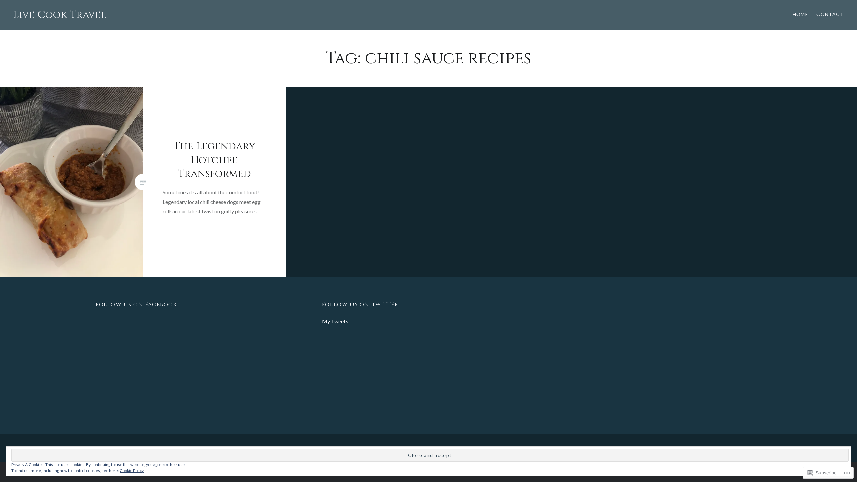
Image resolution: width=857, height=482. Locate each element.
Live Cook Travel (59, 15)
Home (801, 14)
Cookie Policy (132, 470)
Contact (830, 14)
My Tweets (335, 321)
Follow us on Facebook (136, 304)
